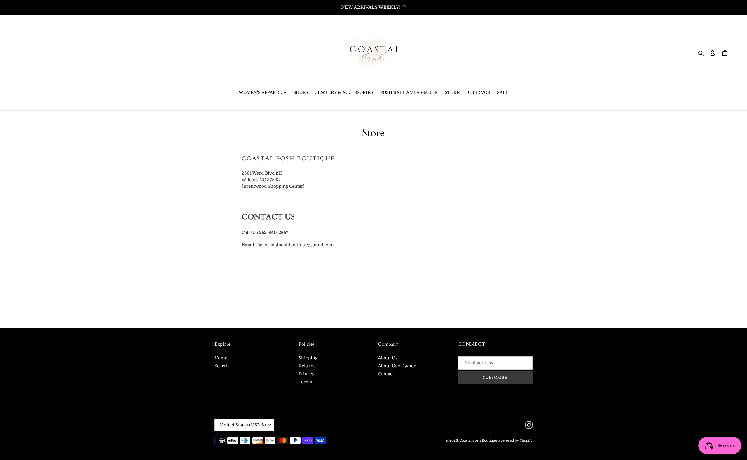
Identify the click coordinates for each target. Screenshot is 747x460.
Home (220, 358)
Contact (386, 374)
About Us (388, 358)
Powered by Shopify (515, 440)
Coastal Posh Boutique (478, 440)
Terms (305, 381)
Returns (307, 365)
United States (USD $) (243, 425)
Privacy (307, 374)
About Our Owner (397, 365)
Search (221, 365)
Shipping (308, 358)
